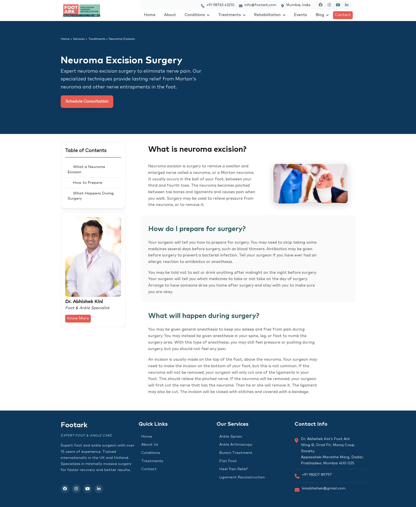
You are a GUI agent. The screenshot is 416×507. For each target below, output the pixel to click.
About (170, 15)
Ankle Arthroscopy (235, 445)
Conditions (195, 15)
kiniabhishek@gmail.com (323, 488)
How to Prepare (87, 183)
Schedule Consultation (87, 101)
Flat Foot (228, 461)
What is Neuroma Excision (86, 169)
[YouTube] (87, 488)
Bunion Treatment (235, 453)
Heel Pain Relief (233, 469)
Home (149, 15)
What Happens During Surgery (91, 196)
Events (300, 15)
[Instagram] (76, 488)
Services (79, 39)
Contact (343, 15)
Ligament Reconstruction (242, 477)
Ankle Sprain (230, 437)
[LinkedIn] (98, 488)
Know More (78, 318)
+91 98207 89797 (317, 475)
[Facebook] (65, 488)
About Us (149, 445)
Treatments (229, 15)
